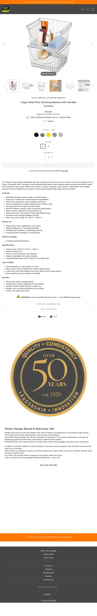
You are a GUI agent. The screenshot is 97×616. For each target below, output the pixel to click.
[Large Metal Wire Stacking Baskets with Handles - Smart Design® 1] (13, 85)
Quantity (48, 153)
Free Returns (48, 580)
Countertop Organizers (56, 98)
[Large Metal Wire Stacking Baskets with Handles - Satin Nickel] (26, 515)
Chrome (42, 134)
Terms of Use (48, 558)
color (49, 130)
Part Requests (48, 573)
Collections (42, 98)
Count (48, 142)
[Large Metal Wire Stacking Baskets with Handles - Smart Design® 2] (27, 85)
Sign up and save (48, 587)
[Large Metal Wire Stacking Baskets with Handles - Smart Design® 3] (41, 85)
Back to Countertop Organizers (50, 537)
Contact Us (48, 566)
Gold (48, 134)
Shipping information (48, 304)
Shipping (40, 114)
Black (36, 134)
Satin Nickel (60, 134)
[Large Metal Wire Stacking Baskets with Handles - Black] (14, 515)
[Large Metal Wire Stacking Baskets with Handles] (70, 85)
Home (33, 98)
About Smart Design (48, 551)
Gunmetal (54, 134)
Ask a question (48, 309)
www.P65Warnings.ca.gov (69, 297)
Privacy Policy (48, 554)
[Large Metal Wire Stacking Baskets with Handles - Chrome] (17, 515)
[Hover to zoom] (48, 45)
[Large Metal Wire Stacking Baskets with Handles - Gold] (20, 515)
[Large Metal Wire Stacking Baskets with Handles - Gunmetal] (23, 515)
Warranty (48, 576)
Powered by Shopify (48, 601)
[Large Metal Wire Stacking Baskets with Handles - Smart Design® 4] (55, 85)
